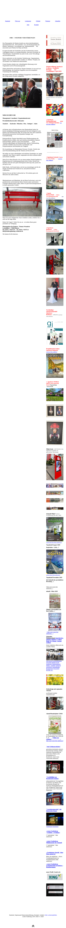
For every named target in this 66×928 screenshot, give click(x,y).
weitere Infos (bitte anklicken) (53, 575)
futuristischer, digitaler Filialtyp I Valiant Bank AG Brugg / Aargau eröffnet (54, 639)
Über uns (17, 21)
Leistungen (28, 21)
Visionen (47, 21)
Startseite (7, 21)
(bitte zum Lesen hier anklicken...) (52, 587)
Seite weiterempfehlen (51, 915)
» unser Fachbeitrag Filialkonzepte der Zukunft (54, 841)
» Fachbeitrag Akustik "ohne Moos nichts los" (54, 853)
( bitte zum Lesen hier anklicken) (54, 739)
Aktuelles (57, 21)
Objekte (38, 21)
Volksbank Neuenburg (52, 826)
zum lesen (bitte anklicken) (51, 351)
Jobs (28, 24)
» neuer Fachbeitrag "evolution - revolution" (53, 831)
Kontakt (36, 24)
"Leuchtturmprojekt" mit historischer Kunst (53, 810)
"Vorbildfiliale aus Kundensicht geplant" (52, 777)
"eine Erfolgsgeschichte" (53, 746)
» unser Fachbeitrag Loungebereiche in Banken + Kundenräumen (54, 865)
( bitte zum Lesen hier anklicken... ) (52, 632)
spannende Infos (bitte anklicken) (54, 542)
